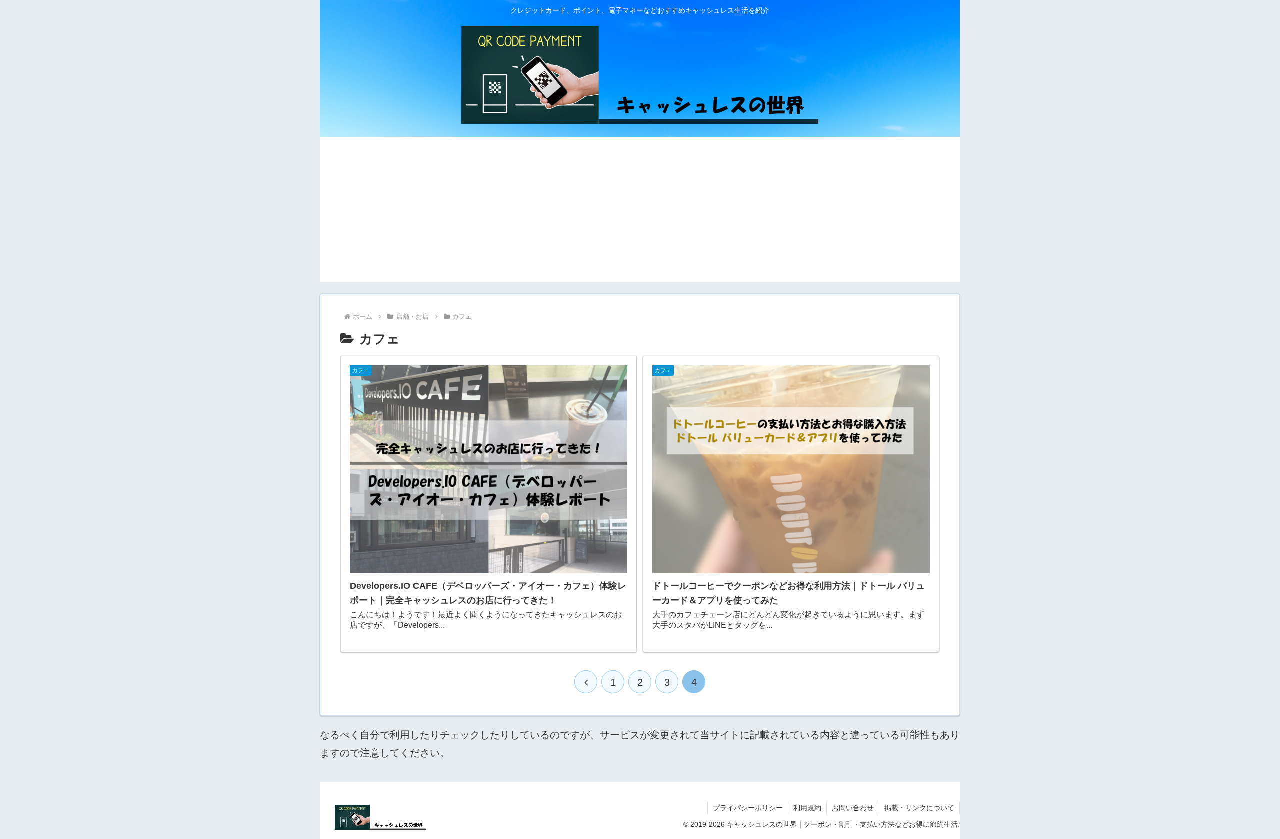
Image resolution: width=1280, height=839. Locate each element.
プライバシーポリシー (748, 808)
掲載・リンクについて (919, 808)
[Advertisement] (640, 212)
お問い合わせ (853, 808)
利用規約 (808, 808)
